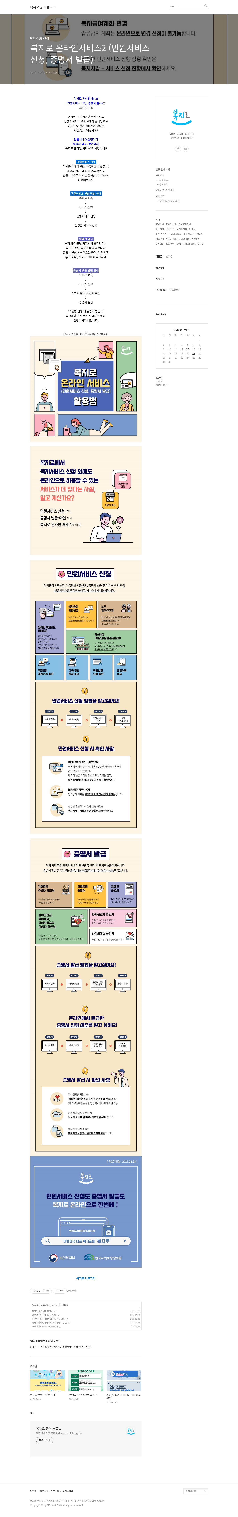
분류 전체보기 (163, 169)
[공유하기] (43, 1290)
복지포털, (170, 244)
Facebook (161, 289)
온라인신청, (171, 224)
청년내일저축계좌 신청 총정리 (45, 1326)
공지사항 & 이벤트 (165, 190)
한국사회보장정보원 (49, 1491)
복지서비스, (189, 234)
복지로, (200, 244)
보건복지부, (182, 229)
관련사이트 (191, 1491)
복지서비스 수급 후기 (169, 201)
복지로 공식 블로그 (43, 7)
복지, (168, 239)
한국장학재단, (185, 224)
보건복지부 (68, 1491)
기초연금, (160, 239)
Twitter (175, 289)
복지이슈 (163, 180)
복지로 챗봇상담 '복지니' (42, 1311)
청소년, (175, 239)
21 (193, 353)
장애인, (179, 244)
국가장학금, (176, 234)
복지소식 (36, 1305)
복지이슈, (160, 244)
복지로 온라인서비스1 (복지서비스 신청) (49, 1322)
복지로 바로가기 (85, 1278)
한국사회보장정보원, (165, 229)
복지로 (33, 1491)
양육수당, (160, 224)
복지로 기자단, (163, 234)
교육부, (199, 234)
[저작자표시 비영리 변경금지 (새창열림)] (71, 1290)
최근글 (159, 256)
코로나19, (185, 239)
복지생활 (160, 196)
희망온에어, (190, 244)
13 (187, 349)
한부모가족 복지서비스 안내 (44, 1314)
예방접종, (196, 239)
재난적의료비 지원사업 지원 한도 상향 (48, 1318)
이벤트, (192, 229)
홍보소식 (47, 1305)
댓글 (32, 1413)
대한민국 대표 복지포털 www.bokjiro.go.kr (59, 1433)
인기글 (169, 256)
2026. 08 (181, 329)
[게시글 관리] (47, 1290)
